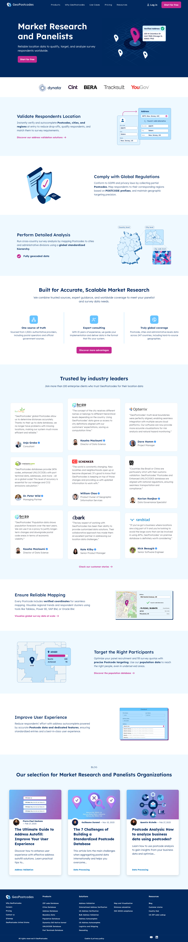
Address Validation (24, 870)
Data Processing (81, 870)
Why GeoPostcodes (75, 4)
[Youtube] (152, 938)
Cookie (87, 938)
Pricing (108, 4)
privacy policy (98, 938)
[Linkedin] (158, 938)
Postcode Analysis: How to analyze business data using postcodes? (153, 834)
